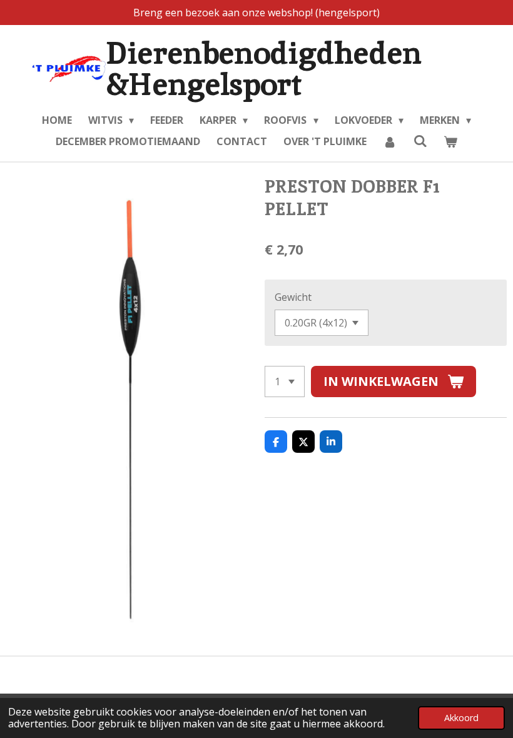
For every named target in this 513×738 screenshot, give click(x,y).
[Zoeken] (420, 141)
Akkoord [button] (461, 718)
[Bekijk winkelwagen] (450, 141)
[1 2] (285, 381)
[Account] (390, 141)
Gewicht (293, 297)
